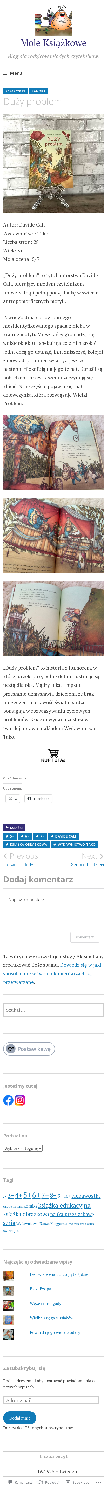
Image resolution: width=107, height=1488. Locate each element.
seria (9, 1222)
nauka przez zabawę (72, 1214)
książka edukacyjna (64, 1205)
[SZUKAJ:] (53, 1010)
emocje (7, 1206)
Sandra (39, 91)
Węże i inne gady (45, 1303)
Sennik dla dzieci (87, 859)
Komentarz (85, 937)
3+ (11, 1195)
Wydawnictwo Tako (77, 844)
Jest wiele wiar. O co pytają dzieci (60, 1274)
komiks (30, 1206)
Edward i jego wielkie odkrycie (57, 1332)
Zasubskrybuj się (24, 1368)
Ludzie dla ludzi (20, 859)
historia (18, 1206)
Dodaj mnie (19, 1418)
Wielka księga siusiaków (51, 1318)
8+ (53, 1195)
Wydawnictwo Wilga (81, 1224)
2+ (4, 1196)
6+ (27, 836)
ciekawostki (85, 1195)
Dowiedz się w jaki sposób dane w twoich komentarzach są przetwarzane (52, 973)
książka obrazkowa (28, 844)
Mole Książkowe (54, 43)
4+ (18, 1195)
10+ (67, 1196)
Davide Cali (65, 836)
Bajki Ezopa (40, 1289)
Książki (16, 828)
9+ (60, 1196)
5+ (12, 836)
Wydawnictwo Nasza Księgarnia (41, 1223)
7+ (42, 836)
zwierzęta (11, 1230)
